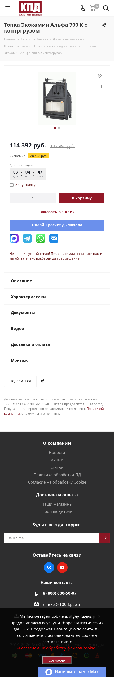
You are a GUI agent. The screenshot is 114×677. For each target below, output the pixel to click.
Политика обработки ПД (57, 474)
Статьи (57, 467)
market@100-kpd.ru (61, 604)
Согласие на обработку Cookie (57, 482)
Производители (57, 511)
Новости (57, 452)
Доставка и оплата (57, 495)
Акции (57, 459)
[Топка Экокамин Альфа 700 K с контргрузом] (57, 98)
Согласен (57, 660)
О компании (57, 443)
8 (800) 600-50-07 (60, 593)
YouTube (62, 567)
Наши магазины (57, 504)
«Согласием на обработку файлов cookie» (57, 648)
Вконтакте (49, 567)
